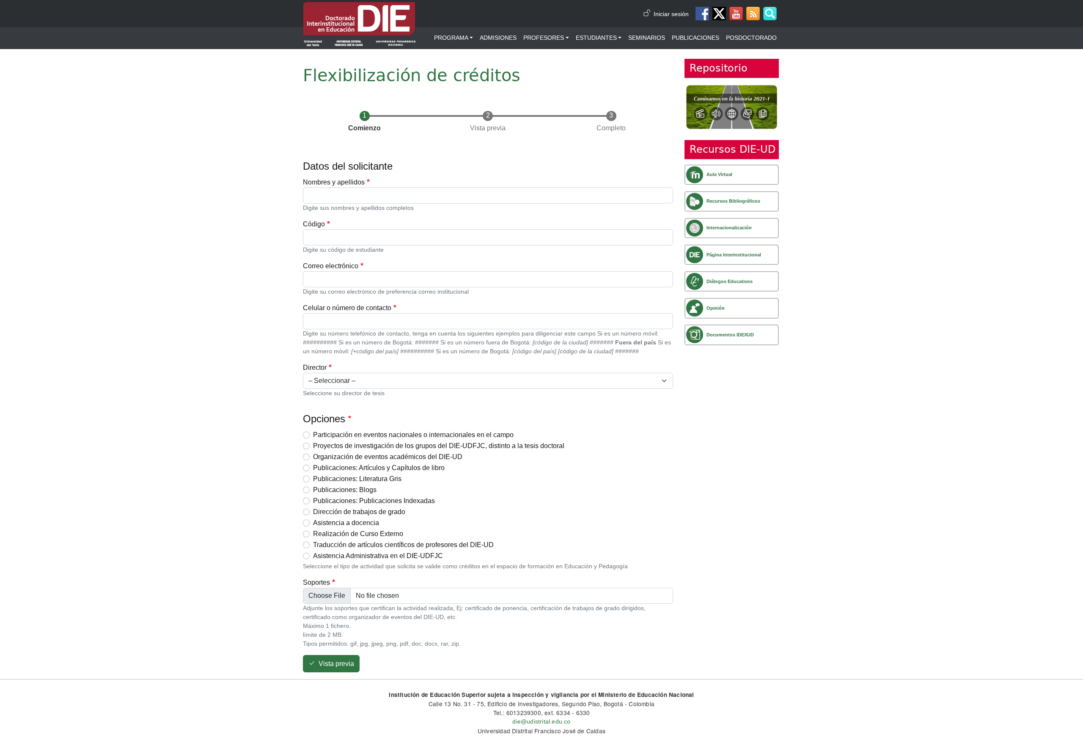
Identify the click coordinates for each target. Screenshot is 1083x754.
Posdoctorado (751, 38)
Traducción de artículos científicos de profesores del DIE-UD (403, 544)
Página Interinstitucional (733, 254)
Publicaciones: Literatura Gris (357, 478)
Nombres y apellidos (334, 182)
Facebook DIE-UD (702, 13)
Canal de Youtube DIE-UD (736, 13)
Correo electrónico (330, 266)
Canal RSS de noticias (753, 13)
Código (314, 224)
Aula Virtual (719, 174)
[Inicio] (359, 8)
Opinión (715, 308)
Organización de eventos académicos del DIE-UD (387, 456)
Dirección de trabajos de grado (359, 511)
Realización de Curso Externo (358, 533)
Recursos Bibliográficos (733, 201)
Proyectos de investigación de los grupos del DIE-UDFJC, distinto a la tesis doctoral (438, 445)
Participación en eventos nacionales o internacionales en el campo (413, 434)
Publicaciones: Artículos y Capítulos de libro (379, 467)
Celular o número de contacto (347, 307)
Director (315, 367)
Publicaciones (695, 38)
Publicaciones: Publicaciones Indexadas (374, 500)
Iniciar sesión (671, 14)
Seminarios (646, 38)
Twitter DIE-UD (719, 13)
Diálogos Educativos (729, 281)
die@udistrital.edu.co (541, 721)
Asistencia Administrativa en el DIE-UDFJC (378, 555)
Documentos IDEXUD (730, 334)
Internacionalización (729, 227)
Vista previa (336, 664)
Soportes (316, 582)
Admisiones (498, 38)
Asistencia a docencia (346, 522)
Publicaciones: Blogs (345, 489)
